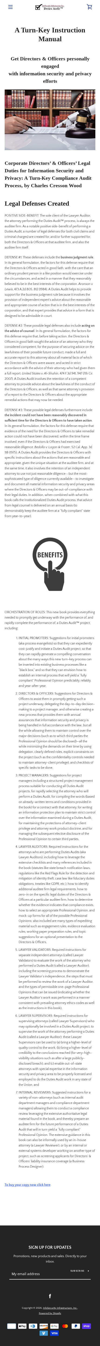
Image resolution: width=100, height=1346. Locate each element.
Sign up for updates (50, 1247)
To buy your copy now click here (27, 1185)
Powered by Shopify (50, 1313)
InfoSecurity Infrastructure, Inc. (60, 1308)
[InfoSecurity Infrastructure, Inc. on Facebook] (50, 1296)
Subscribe (77, 1271)
